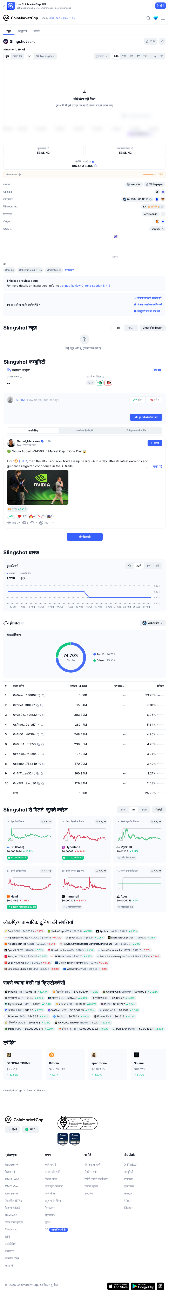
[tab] (30, 56)
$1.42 (25, 997)
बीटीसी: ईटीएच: (62, 18)
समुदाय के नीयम (53, 1200)
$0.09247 (119, 1004)
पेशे (46, 1229)
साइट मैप (9, 1265)
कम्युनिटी (128, 1171)
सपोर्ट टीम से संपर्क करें (96, 1179)
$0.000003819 (31, 1028)
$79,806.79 (77, 991)
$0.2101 (121, 1010)
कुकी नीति (50, 1193)
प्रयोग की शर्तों (52, 1171)
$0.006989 (72, 1010)
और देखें (157, 369)
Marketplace (54, 269)
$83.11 (29, 1004)
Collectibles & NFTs (30, 269)
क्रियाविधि (50, 1215)
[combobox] (102, 56)
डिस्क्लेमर (50, 1208)
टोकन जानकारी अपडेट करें (149, 297)
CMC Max (12, 1186)
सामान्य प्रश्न (91, 1186)
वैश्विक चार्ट (11, 1229)
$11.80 (25, 1010)
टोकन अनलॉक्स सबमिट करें (149, 304)
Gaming (9, 269)
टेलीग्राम (128, 1179)
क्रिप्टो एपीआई (12, 1208)
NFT (8, 1236)
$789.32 (77, 1004)
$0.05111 (28, 991)
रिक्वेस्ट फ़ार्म (90, 1171)
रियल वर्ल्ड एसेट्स (14, 1222)
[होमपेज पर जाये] (20, 18)
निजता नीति (51, 1179)
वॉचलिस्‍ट (9, 1251)
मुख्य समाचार (11, 1193)
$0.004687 (139, 1028)
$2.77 (84, 1022)
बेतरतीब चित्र (12, 1258)
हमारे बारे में (50, 1164)
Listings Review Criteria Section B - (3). (86, 285)
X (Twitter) (131, 1164)
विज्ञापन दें (10, 1171)
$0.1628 (116, 1016)
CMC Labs (12, 1179)
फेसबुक (128, 1193)
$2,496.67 (115, 997)
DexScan (11, 1215)
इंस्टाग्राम (129, 1186)
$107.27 (69, 997)
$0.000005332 (85, 1028)
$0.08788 (29, 1022)
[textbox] (72, 405)
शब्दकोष (88, 1193)
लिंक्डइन (128, 1208)
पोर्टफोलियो (10, 1244)
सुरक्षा (47, 1222)
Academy (11, 1164)
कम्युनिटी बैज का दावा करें (148, 311)
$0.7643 (72, 1016)
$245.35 (28, 1016)
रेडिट (127, 1200)
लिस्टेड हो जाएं (92, 1164)
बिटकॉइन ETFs (13, 1200)
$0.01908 (132, 991)
